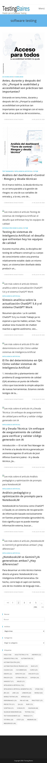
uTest (20, 720)
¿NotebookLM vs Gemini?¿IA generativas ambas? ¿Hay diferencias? (21, 560)
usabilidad (19, 77)
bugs (34, 666)
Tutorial (8, 720)
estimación (21, 678)
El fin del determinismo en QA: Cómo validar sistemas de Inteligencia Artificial (22, 363)
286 (35, 607)
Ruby (29, 704)
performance (10, 700)
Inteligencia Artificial (23, 171)
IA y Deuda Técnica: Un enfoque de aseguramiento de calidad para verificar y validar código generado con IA (23, 434)
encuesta (34, 674)
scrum (21, 708)
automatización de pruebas (16, 666)
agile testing (21, 655)
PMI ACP (24, 700)
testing (29, 712)
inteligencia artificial (14, 685)
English (8, 678)
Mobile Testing (11, 697)
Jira (6, 693)
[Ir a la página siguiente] (41, 607)
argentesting (11, 658)
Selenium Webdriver (13, 712)
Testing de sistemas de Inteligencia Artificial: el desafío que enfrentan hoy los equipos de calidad (23, 237)
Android (36, 655)
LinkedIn (26, 693)
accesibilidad (7, 77)
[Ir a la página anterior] (6, 602)
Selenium (33, 708)
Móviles (25, 697)
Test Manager (7, 171)
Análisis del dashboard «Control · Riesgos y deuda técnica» (23, 177)
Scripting (9, 708)
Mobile (39, 693)
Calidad (8, 670)
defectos (20, 674)
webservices (10, 723)
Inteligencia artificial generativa (18, 689)
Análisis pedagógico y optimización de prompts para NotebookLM (22, 496)
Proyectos (9, 704)
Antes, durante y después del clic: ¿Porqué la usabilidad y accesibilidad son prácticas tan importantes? (22, 86)
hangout (9, 681)
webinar (31, 720)
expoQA (34, 678)
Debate (8, 674)
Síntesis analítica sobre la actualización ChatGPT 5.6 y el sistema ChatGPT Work (22, 303)
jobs (16, 693)
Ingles (21, 681)
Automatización (12, 662)
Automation (27, 658)
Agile (7, 655)
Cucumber (21, 670)
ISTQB (36, 171)
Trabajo (28, 716)
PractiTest (37, 700)
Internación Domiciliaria (12, 228)
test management (12, 716)
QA (20, 704)
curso (34, 670)
